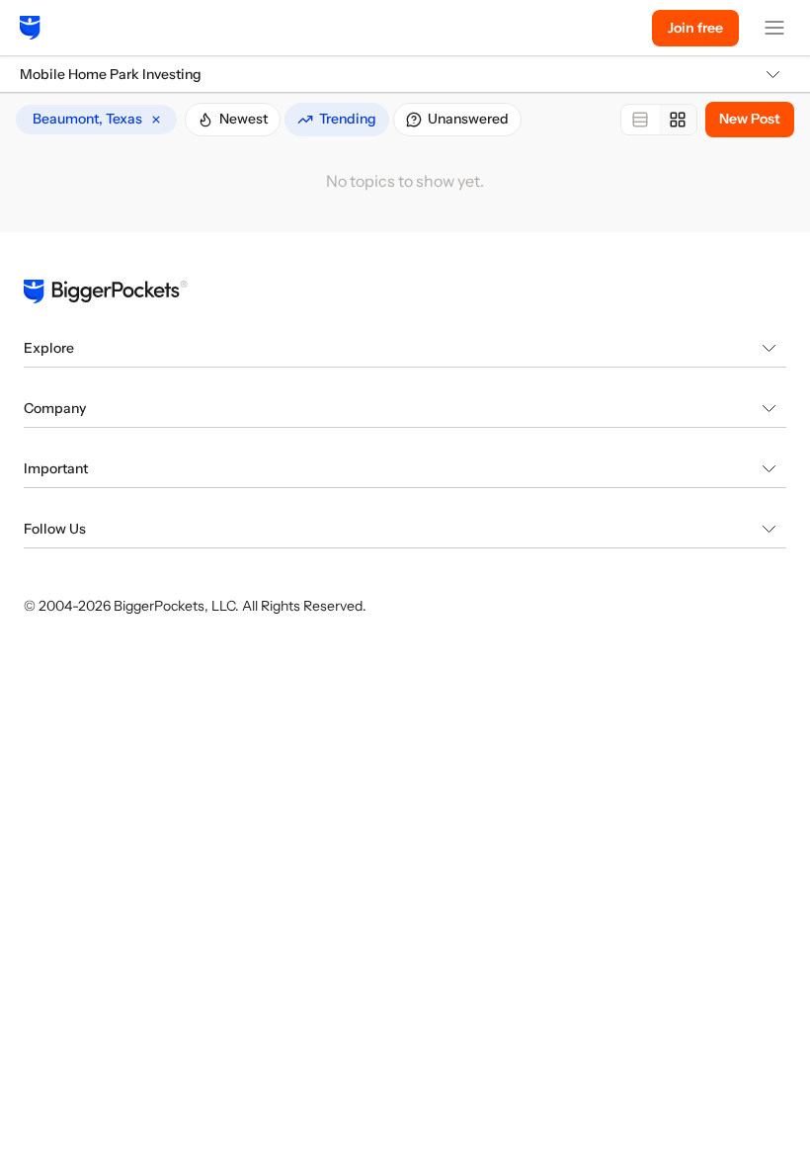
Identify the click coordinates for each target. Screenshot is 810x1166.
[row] (96, 119)
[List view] (640, 119)
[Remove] (156, 119)
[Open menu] (774, 27)
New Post (749, 118)
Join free (695, 28)
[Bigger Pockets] (30, 28)
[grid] (96, 119)
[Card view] (677, 119)
